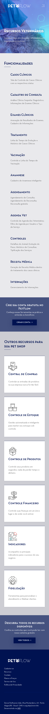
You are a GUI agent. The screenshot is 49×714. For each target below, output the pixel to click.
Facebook (11, 698)
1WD (19, 708)
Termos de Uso (10, 681)
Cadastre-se (9, 669)
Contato (7, 675)
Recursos (7, 672)
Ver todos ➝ (24, 640)
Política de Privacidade (13, 685)
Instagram (6, 698)
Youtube (16, 698)
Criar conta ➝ (25, 322)
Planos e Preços (10, 678)
